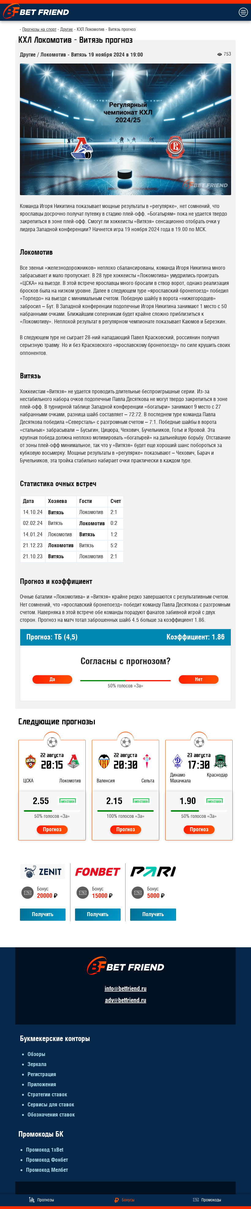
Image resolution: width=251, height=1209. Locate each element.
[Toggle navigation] (243, 12)
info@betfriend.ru (126, 988)
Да (52, 679)
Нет (198, 679)
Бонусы (128, 1200)
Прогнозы (45, 1200)
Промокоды (211, 1200)
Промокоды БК (40, 1134)
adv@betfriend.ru (125, 1000)
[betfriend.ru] (36, 10)
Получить (43, 914)
